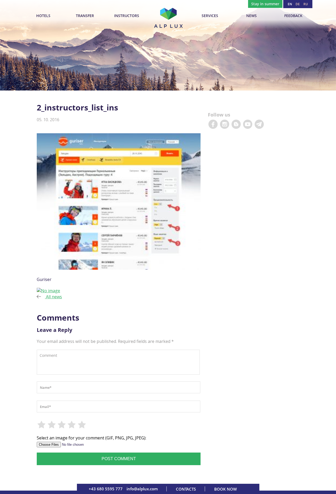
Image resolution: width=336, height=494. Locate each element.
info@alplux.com (142, 488)
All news (53, 297)
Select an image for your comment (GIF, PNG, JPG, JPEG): (91, 438)
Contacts (186, 489)
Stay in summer (265, 3)
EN (290, 4)
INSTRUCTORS (126, 15)
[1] (42, 425)
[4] (72, 425)
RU (305, 4)
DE (298, 4)
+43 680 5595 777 (106, 488)
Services (210, 15)
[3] (62, 425)
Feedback (293, 15)
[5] (82, 425)
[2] (52, 425)
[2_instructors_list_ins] (48, 291)
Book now (225, 489)
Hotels (43, 15)
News (251, 15)
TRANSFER (85, 15)
